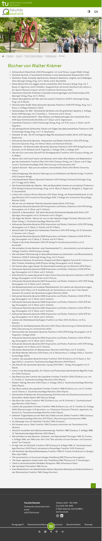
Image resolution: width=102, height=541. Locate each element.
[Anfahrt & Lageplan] (51, 531)
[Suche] (39, 531)
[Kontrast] (89, 11)
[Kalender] (45, 531)
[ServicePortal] (57, 531)
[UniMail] (63, 531)
